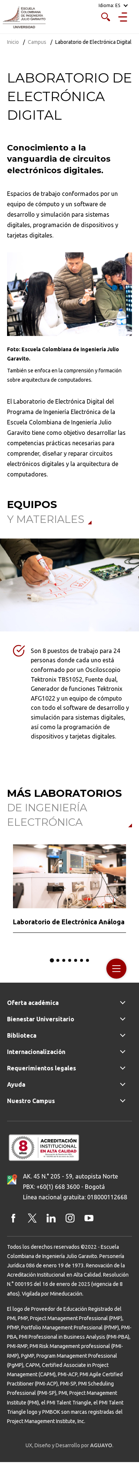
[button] (52, 960)
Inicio (13, 42)
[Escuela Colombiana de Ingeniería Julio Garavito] (24, 17)
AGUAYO (101, 1445)
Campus (37, 42)
